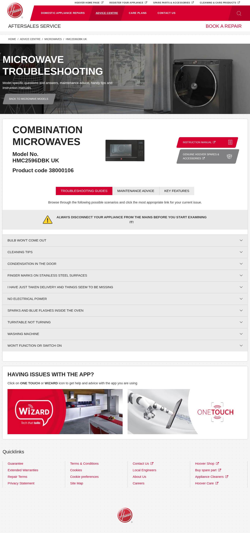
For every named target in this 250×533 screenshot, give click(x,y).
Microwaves (53, 39)
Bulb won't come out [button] (27, 240)
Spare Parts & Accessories (172, 2)
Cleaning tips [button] (20, 252)
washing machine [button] (23, 334)
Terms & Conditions (84, 463)
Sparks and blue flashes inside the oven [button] (45, 310)
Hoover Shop (205, 463)
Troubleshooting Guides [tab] (84, 191)
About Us (139, 477)
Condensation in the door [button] (32, 264)
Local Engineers (144, 470)
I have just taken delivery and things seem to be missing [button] (60, 287)
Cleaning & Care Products (218, 2)
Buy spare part (206, 470)
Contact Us (141, 463)
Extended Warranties (23, 470)
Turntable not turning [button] (29, 322)
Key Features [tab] (176, 191)
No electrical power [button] (27, 299)
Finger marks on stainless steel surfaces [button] (47, 275)
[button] (63, 13)
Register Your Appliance (126, 2)
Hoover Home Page (87, 2)
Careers (138, 483)
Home (12, 39)
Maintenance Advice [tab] (135, 191)
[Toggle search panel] (239, 13)
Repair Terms (17, 477)
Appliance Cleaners (210, 477)
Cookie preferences (84, 477)
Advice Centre (30, 39)
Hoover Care (205, 483)
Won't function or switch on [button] (35, 345)
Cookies (76, 470)
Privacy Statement (21, 483)
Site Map (76, 483)
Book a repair (224, 26)
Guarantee (15, 463)
